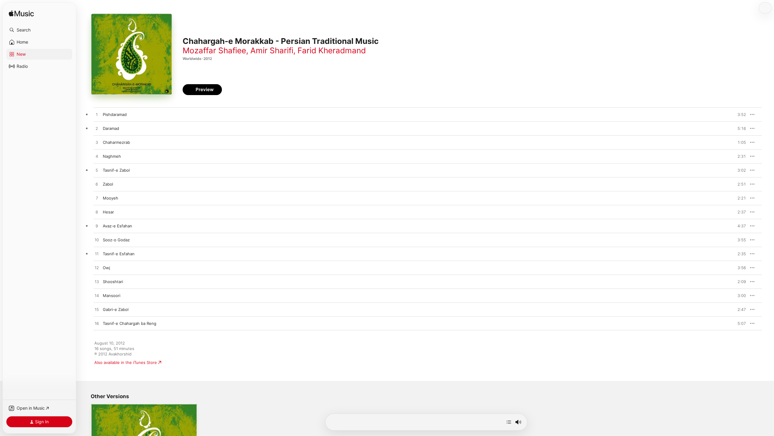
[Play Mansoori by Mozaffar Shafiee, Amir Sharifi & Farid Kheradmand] (97, 296)
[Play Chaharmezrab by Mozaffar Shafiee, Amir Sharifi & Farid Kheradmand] (97, 142)
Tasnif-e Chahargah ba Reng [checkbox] (129, 323)
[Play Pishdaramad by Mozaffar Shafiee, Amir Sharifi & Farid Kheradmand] (97, 114)
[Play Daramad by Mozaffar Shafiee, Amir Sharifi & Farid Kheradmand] (97, 128)
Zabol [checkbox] (108, 184)
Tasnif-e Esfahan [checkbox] (119, 253)
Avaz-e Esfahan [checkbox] (117, 225)
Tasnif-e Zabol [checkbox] (116, 170)
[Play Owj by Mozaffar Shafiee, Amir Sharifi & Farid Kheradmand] (97, 268)
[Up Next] (508, 422)
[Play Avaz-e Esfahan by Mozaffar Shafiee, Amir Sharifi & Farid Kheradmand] (97, 226)
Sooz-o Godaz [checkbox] (116, 239)
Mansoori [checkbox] (111, 295)
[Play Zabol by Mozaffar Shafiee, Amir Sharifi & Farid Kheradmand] (97, 184)
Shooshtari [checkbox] (113, 281)
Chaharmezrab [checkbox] (116, 142)
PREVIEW (739, 114)
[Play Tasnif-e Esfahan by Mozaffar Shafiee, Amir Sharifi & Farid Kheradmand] (97, 254)
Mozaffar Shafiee (214, 50)
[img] (21, 13)
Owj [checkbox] (106, 267)
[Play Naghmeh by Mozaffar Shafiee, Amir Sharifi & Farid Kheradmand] (97, 156)
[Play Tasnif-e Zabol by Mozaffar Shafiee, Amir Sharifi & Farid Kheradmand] (97, 170)
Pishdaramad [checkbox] (115, 114)
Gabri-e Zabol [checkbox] (115, 309)
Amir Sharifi (271, 50)
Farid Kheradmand (332, 50)
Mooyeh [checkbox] (110, 198)
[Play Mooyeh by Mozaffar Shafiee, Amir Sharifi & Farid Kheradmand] (97, 198)
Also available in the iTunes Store (125, 362)
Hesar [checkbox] (108, 212)
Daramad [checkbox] (111, 128)
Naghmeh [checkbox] (112, 156)
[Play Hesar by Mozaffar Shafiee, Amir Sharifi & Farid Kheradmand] (97, 212)
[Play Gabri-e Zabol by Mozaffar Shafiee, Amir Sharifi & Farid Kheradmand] (97, 309)
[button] (39, 30)
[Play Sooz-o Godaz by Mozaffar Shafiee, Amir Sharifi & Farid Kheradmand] (97, 240)
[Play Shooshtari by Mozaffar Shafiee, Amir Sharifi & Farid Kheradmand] (97, 282)
